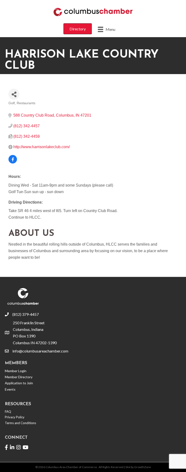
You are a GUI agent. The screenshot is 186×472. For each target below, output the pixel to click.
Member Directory (18, 377)
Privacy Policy (14, 417)
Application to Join (19, 383)
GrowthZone (142, 467)
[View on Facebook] (12, 162)
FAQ (8, 411)
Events (10, 389)
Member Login (15, 371)
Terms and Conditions (20, 423)
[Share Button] (13, 94)
